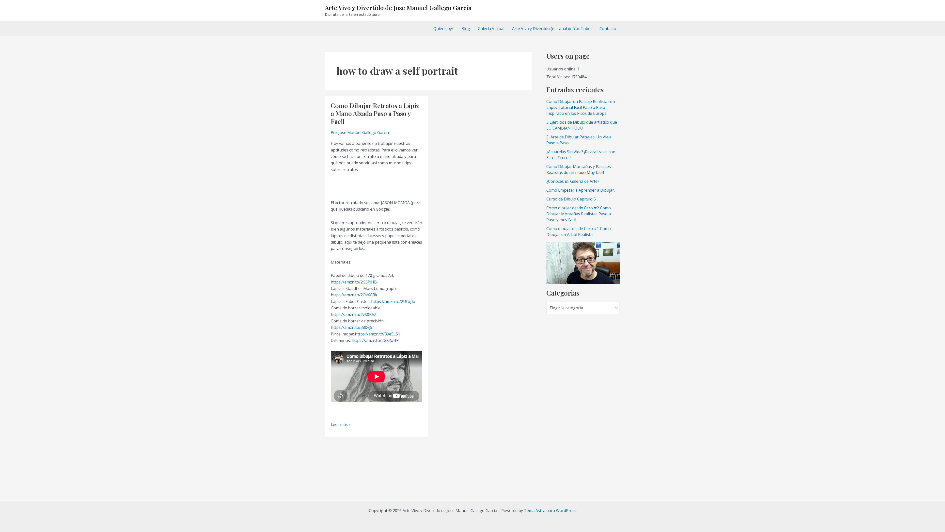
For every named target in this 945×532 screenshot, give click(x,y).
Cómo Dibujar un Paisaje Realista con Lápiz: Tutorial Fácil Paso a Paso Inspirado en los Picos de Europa (580, 107)
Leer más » (341, 424)
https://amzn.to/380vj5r (352, 327)
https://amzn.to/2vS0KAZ (354, 314)
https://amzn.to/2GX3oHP (375, 340)
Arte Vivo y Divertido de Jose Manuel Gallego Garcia (398, 7)
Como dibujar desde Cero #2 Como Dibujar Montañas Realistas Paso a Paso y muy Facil (578, 213)
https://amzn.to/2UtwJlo (393, 301)
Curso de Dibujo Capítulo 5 (571, 199)
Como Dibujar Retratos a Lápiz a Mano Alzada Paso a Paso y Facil (375, 113)
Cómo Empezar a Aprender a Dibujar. (580, 190)
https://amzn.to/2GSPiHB (354, 282)
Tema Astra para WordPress (550, 510)
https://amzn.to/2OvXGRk (354, 295)
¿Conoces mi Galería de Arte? (572, 181)
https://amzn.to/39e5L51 (377, 334)
